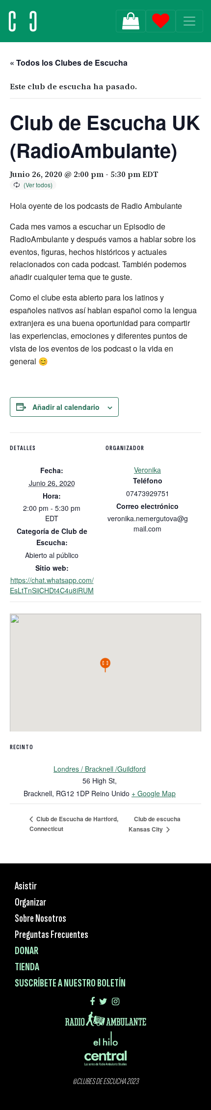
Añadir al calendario (66, 407)
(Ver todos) (38, 184)
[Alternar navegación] (189, 21)
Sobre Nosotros (40, 918)
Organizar (30, 902)
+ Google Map (154, 793)
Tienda (27, 967)
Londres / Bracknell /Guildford (99, 769)
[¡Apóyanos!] (130, 21)
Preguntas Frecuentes (51, 934)
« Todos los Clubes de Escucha (69, 62)
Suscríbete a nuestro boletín (70, 983)
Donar (26, 951)
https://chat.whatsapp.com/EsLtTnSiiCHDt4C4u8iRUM (52, 585)
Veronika (147, 470)
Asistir (26, 886)
